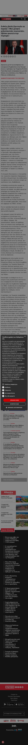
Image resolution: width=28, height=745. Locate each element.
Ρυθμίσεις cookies (19, 379)
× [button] (24, 336)
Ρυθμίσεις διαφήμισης (7, 375)
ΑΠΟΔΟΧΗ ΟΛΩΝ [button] (14, 400)
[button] (14, 407)
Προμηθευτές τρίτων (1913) (9, 358)
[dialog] (14, 372)
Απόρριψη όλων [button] (14, 404)
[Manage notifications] (3, 742)
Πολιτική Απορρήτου (7, 381)
